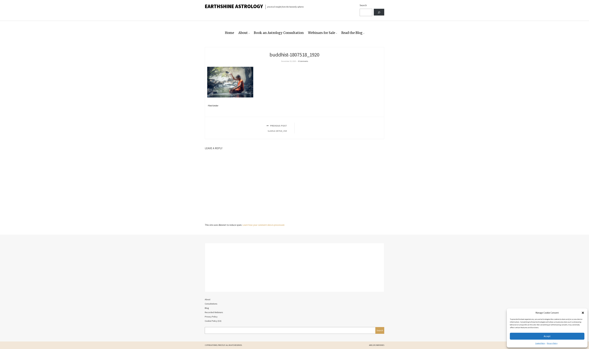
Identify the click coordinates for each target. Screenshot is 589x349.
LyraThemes (379, 345)
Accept (547, 336)
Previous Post (277, 128)
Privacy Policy (552, 343)
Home (229, 33)
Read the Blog (351, 33)
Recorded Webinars (214, 312)
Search (363, 5)
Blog (207, 308)
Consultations (211, 303)
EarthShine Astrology (234, 6)
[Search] (379, 12)
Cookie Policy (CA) (213, 321)
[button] (582, 312)
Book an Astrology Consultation (279, 33)
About (243, 33)
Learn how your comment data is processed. (264, 224)
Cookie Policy (540, 343)
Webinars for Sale (321, 33)
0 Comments (303, 61)
